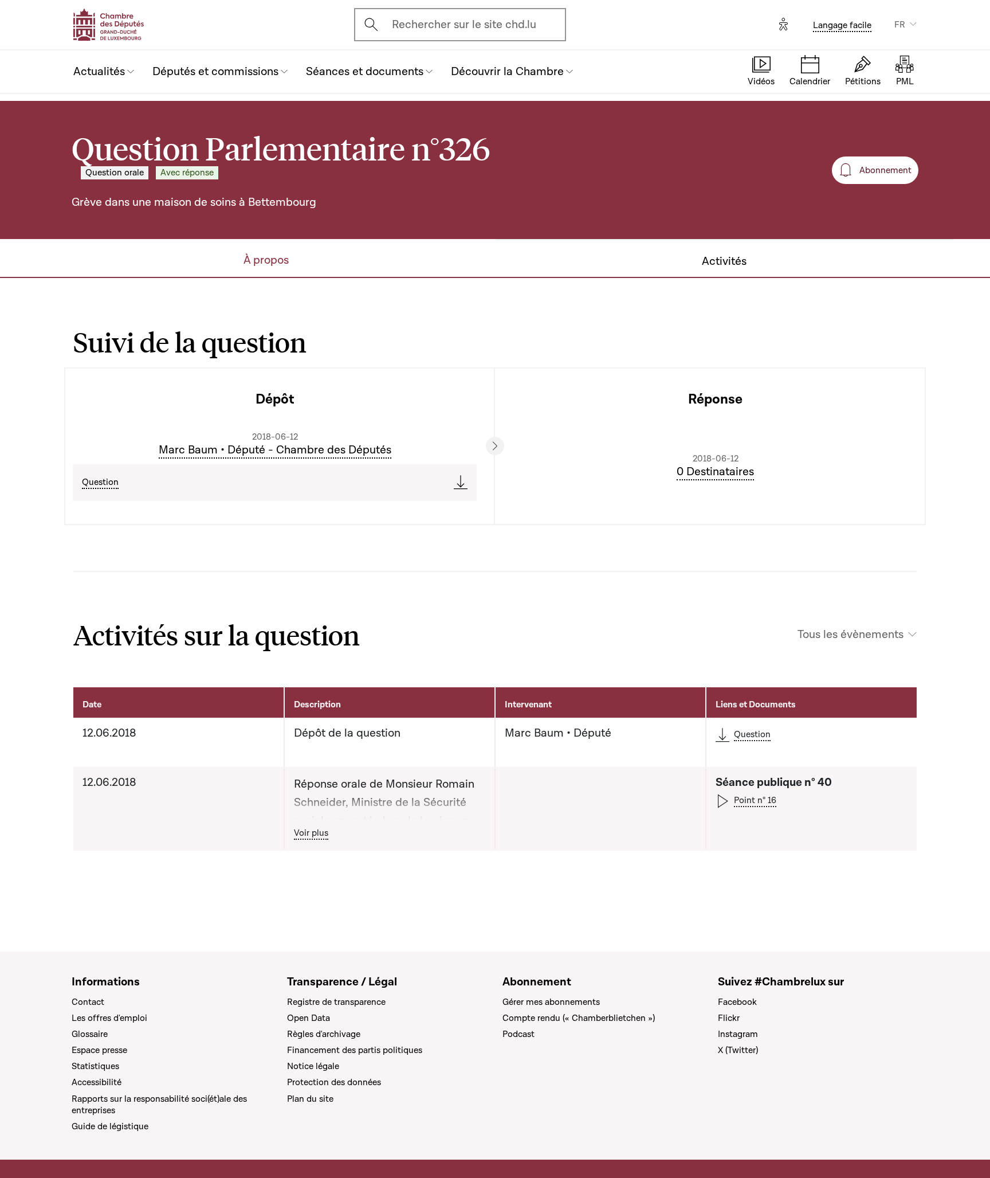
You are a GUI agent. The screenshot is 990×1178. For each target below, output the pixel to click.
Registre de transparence (336, 1002)
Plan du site (310, 1099)
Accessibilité (96, 1082)
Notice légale (313, 1066)
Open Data (308, 1018)
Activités (724, 261)
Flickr (729, 1018)
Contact (88, 1002)
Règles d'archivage (323, 1034)
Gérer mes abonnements (551, 1002)
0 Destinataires (715, 471)
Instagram (738, 1034)
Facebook (737, 1002)
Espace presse (99, 1050)
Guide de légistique (110, 1126)
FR (899, 24)
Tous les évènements (850, 634)
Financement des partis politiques (354, 1050)
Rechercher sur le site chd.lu (464, 24)
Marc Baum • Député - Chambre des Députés (275, 450)
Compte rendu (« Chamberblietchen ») (578, 1018)
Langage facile (842, 25)
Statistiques (95, 1066)
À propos (266, 260)
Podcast (518, 1034)
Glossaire (90, 1034)
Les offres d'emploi (109, 1018)
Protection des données (334, 1082)
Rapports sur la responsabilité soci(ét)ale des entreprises (159, 1104)
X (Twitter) (738, 1050)
